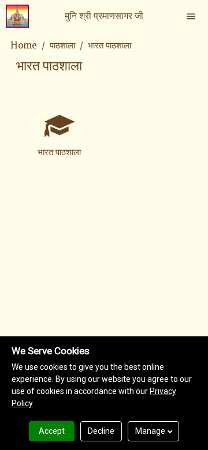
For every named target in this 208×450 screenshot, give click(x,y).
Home (23, 45)
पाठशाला (62, 45)
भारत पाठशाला (109, 45)
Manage (150, 431)
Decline (101, 431)
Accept (52, 431)
